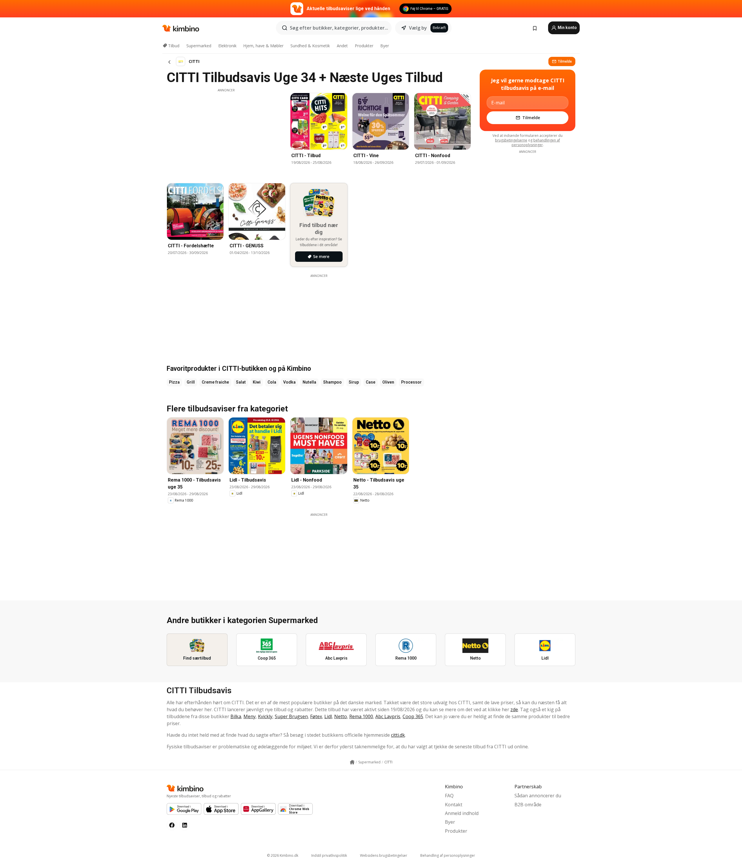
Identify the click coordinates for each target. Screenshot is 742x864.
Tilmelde (565, 61)
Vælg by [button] (418, 28)
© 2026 (282, 855)
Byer (384, 45)
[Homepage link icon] (352, 762)
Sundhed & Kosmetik (310, 45)
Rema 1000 (361, 716)
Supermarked (198, 45)
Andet (342, 45)
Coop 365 (413, 716)
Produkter (364, 45)
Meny (249, 716)
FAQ (449, 795)
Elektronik (227, 45)
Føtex (316, 716)
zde (514, 709)
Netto (340, 716)
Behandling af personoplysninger (447, 855)
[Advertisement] (226, 133)
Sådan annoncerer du (537, 795)
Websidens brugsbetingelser (383, 855)
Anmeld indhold (462, 813)
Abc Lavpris (387, 716)
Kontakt (453, 804)
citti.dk (398, 735)
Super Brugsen (291, 716)
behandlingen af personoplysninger (536, 142)
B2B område (527, 804)
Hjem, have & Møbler (263, 45)
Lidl (328, 716)
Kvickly (265, 716)
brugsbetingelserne (511, 140)
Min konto (567, 27)
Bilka (235, 716)
